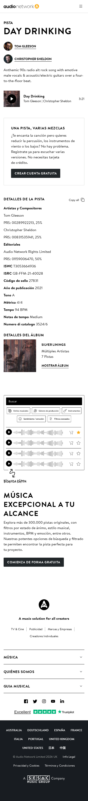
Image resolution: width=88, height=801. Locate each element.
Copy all (74, 200)
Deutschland (38, 730)
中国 (63, 748)
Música (11, 657)
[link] (21, 6)
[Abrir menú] (80, 6)
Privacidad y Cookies (26, 765)
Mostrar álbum (55, 365)
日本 (51, 748)
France (76, 730)
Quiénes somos (19, 671)
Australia (14, 730)
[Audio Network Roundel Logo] (44, 604)
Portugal (36, 739)
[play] (11, 98)
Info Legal (69, 757)
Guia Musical (17, 686)
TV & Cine (17, 629)
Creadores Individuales (44, 636)
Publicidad (35, 629)
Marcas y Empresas (60, 629)
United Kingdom (61, 739)
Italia (18, 739)
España (59, 730)
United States (32, 748)
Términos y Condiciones (60, 765)
